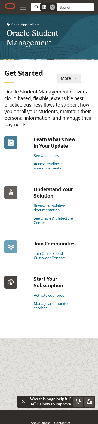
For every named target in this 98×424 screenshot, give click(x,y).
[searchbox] (75, 7)
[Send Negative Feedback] (78, 402)
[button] (23, 7)
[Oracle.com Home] (10, 6)
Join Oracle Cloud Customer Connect (50, 255)
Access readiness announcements (48, 166)
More (66, 78)
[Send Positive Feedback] (89, 402)
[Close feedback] (23, 402)
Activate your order (50, 295)
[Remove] (53, 7)
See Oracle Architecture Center (53, 220)
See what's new (46, 155)
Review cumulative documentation (49, 207)
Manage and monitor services (51, 305)
